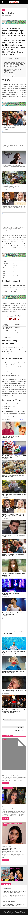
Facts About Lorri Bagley (8, 76)
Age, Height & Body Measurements (10, 73)
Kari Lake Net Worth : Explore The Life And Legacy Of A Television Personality (14, 900)
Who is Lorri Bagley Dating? (9, 75)
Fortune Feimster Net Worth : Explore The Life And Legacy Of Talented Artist (13, 905)
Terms (12, 911)
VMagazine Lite (14, 913)
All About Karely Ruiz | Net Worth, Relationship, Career (13, 808)
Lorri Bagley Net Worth (8, 72)
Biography (5, 71)
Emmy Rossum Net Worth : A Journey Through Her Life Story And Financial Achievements (14, 892)
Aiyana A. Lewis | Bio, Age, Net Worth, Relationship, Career (11, 849)
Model (4, 739)
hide (18, 58)
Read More (5, 783)
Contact (8, 911)
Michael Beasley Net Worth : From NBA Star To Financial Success (13, 887)
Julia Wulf (4, 774)
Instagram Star (5, 823)
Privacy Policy (22, 911)
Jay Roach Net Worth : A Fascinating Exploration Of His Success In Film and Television (14, 896)
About (4, 911)
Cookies (16, 911)
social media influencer (17, 823)
